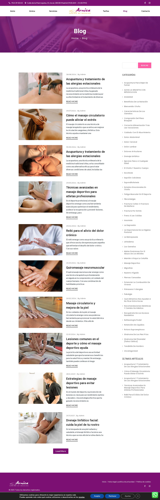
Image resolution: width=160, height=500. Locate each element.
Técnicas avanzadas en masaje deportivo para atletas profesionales (82, 192)
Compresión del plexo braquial (134, 119)
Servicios (53, 11)
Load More (61, 451)
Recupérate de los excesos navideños (136, 314)
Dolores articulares (133, 151)
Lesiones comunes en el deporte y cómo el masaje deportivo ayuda (83, 343)
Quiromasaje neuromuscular (85, 267)
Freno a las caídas (133, 215)
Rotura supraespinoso (134, 329)
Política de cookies (143, 482)
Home (75, 38)
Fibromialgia (129, 199)
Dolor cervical (130, 142)
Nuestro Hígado (131, 273)
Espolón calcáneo (132, 178)
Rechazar (112, 496)
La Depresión (130, 225)
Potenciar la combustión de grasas (137, 283)
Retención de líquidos (134, 325)
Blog (125, 11)
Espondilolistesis (131, 182)
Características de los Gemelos (134, 112)
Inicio (12, 11)
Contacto (145, 11)
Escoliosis (128, 173)
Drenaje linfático (131, 156)
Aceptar (97, 496)
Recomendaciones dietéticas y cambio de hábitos (137, 307)
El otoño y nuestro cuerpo (136, 168)
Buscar (144, 65)
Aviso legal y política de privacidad (121, 482)
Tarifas (106, 11)
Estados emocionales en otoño (135, 188)
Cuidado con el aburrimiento (137, 132)
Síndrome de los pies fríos (136, 334)
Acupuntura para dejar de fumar (136, 84)
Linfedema (129, 242)
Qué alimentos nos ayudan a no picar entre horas (137, 300)
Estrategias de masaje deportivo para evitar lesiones (81, 383)
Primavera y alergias (133, 289)
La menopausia (131, 237)
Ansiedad (128, 97)
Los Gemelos (130, 246)
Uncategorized (131, 351)
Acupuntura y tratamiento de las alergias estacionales (137, 365)
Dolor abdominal (132, 137)
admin (83, 74)
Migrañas (128, 268)
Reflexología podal (133, 320)
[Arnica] (80, 11)
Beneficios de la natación (136, 102)
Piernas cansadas (132, 277)
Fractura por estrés (133, 211)
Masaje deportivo (132, 263)
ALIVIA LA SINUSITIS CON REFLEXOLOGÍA (134, 91)
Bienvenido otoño (132, 106)
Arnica (32, 11)
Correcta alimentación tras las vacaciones (137, 126)
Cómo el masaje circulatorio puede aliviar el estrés (137, 372)
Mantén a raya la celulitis (136, 258)
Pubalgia (128, 294)
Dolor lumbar (130, 147)
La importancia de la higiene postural (137, 231)
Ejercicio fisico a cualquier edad (136, 162)
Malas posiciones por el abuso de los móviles (134, 252)
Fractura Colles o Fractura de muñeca (136, 205)
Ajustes (128, 496)
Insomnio (128, 220)
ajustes (81, 497)
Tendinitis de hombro (134, 346)
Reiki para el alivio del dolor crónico (136, 396)
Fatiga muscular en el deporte (137, 194)
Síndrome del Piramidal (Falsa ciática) (134, 340)
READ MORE (72, 101)
